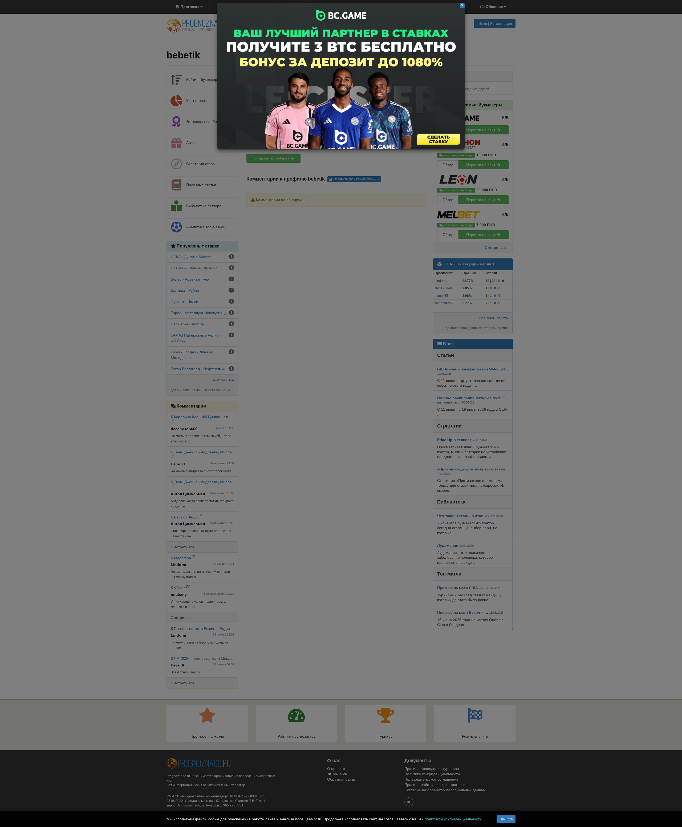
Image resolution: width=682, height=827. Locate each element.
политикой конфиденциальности (453, 819)
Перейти (341, 76)
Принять (506, 819)
